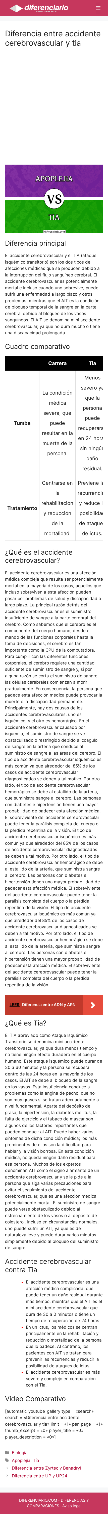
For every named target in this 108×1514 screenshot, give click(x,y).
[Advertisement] (54, 101)
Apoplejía (21, 1460)
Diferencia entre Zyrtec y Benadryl (46, 1468)
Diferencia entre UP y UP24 (39, 1475)
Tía (36, 1460)
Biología (20, 1452)
